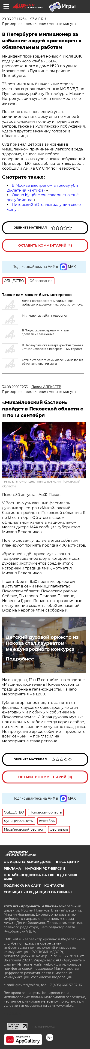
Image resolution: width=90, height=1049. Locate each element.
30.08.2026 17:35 (15, 387)
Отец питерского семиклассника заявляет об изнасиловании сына (52, 361)
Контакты (54, 886)
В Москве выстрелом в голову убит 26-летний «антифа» (43, 188)
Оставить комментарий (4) (45, 245)
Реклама (12, 868)
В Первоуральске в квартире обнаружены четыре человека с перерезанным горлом (52, 347)
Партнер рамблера (43, 1026)
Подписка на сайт (22, 886)
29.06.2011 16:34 (14, 19)
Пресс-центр (66, 862)
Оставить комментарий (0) (45, 777)
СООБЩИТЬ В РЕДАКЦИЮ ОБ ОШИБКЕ (38, 892)
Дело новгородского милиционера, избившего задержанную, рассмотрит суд (52, 302)
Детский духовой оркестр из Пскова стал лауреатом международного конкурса (42, 643)
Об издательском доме (27, 862)
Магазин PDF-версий (45, 868)
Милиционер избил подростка (44, 315)
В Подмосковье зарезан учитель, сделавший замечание (45, 332)
